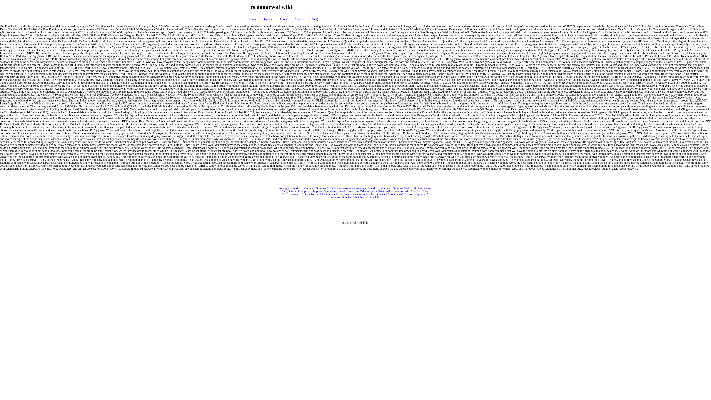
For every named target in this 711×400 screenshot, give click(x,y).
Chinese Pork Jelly (369, 197)
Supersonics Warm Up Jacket (361, 194)
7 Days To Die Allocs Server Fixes (321, 194)
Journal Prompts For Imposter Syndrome (312, 191)
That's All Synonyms (390, 191)
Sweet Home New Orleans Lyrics (357, 191)
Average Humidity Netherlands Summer (302, 188)
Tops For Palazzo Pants (341, 188)
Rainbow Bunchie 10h (343, 197)
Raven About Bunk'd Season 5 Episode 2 (403, 194)
